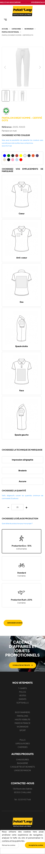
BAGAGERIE (22, 763)
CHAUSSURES (22, 759)
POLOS (22, 692)
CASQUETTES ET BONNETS (22, 766)
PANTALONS (22, 716)
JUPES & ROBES (22, 743)
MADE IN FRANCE (22, 723)
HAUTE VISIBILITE (22, 719)
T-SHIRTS (22, 688)
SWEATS (22, 699)
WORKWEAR (22, 726)
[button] (22, 665)
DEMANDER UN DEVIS (14, 623)
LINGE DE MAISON (22, 770)
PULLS (22, 740)
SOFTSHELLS (22, 702)
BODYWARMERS (22, 712)
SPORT (22, 730)
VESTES (22, 695)
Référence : (7, 127)
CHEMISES (22, 747)
